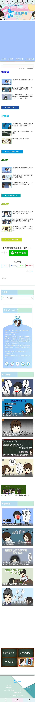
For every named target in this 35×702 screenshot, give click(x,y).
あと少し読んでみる (11, 195)
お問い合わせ (17, 692)
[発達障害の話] (9, 652)
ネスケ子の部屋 (26, 687)
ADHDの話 (26, 685)
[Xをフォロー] (7, 364)
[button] (32, 298)
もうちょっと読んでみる (12, 151)
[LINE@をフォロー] (23, 364)
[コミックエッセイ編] (26, 662)
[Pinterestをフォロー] (17, 364)
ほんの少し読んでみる (11, 239)
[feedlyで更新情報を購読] (28, 364)
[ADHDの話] (26, 652)
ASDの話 (9, 685)
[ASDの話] (9, 662)
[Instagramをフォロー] (12, 364)
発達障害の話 (9, 687)
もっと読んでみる (10, 107)
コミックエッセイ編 (9, 690)
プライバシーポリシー (26, 690)
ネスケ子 (17, 317)
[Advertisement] (17, 38)
